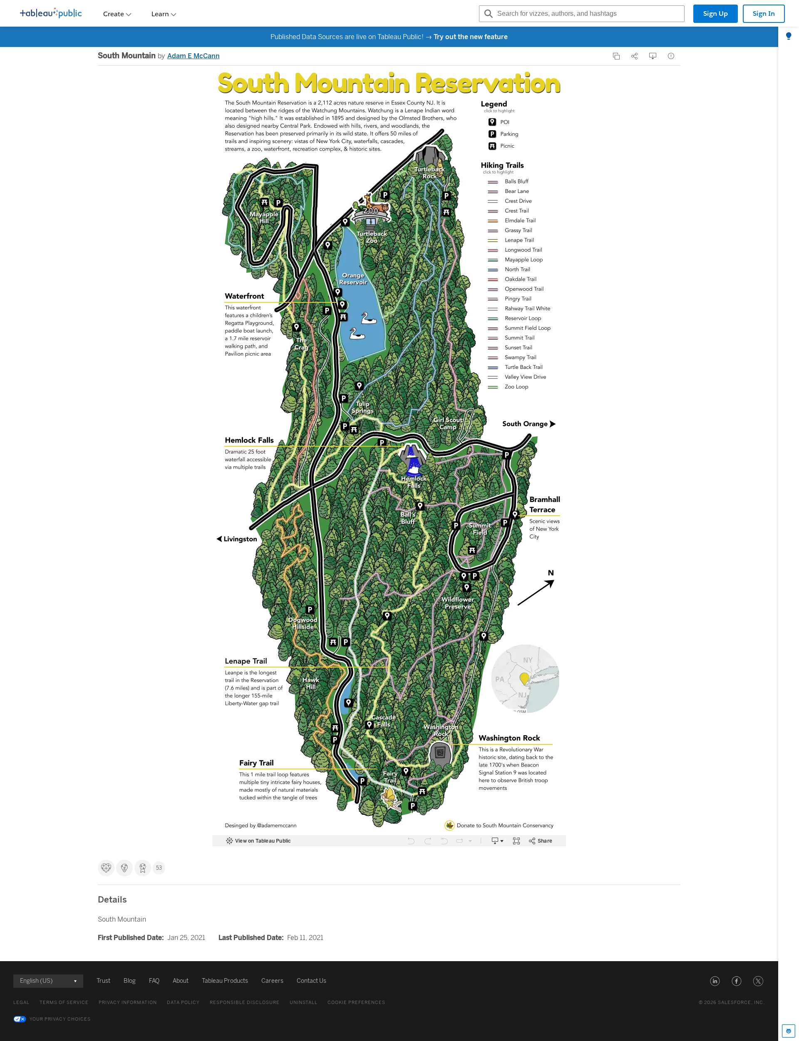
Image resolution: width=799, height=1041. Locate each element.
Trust (103, 980)
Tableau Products (225, 980)
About (181, 980)
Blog (130, 980)
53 (159, 868)
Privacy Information (128, 1002)
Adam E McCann (193, 56)
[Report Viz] (671, 56)
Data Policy (183, 1002)
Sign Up (715, 13)
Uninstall (304, 1002)
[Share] (634, 56)
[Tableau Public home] (51, 13)
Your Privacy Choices (60, 1019)
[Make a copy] (616, 56)
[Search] (487, 14)
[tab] (788, 36)
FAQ (154, 980)
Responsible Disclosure (245, 1002)
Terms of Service (64, 1002)
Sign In (764, 13)
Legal (21, 1002)
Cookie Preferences (356, 1002)
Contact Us (311, 980)
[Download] (653, 56)
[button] (715, 981)
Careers (272, 980)
